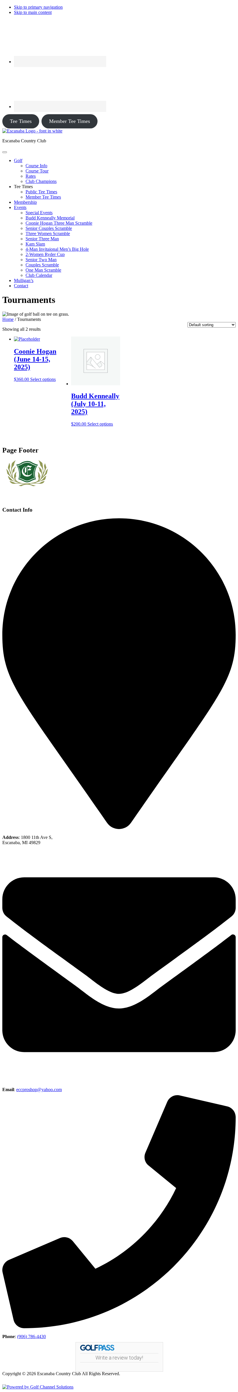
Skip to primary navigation (38, 7)
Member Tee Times (69, 121)
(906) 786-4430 (31, 1336)
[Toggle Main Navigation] (4, 152)
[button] (18, 160)
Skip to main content (33, 12)
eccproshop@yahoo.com (39, 1089)
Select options (43, 379)
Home (8, 319)
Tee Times (21, 121)
